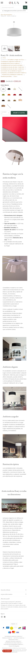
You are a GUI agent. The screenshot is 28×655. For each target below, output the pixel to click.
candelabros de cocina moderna (10, 63)
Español (13, 623)
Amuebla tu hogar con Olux (16, 59)
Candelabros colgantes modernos (10, 61)
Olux (4, 58)
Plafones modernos (7, 638)
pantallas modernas (19, 638)
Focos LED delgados (14, 646)
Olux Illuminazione (6, 14)
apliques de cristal (13, 639)
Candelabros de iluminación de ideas (11, 65)
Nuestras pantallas (6, 76)
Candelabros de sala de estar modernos (12, 67)
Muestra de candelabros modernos (12, 74)
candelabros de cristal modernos (13, 642)
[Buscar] (25, 7)
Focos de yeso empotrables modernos (13, 644)
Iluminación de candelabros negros (11, 71)
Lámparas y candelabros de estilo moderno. (13, 72)
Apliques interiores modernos (13, 641)
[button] (4, 48)
